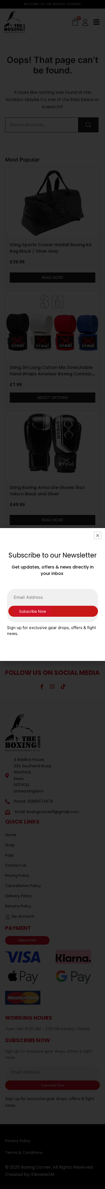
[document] (52, 594)
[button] (98, 535)
